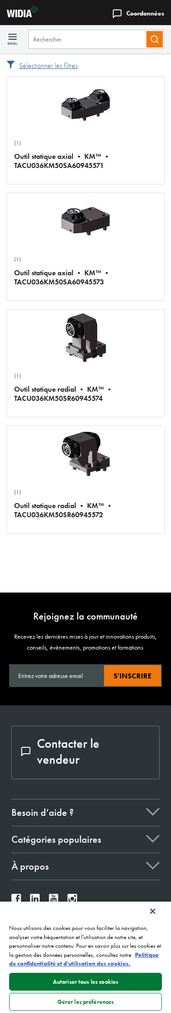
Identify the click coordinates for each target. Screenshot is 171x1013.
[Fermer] (152, 911)
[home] (19, 15)
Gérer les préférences (85, 1002)
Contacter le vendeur (68, 751)
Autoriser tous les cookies (85, 982)
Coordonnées (145, 13)
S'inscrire (132, 676)
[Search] (154, 39)
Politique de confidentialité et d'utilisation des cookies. (84, 959)
